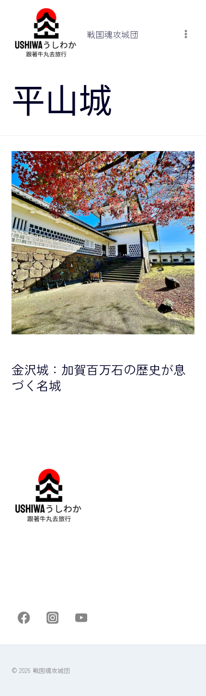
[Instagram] (52, 618)
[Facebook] (23, 618)
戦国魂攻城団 (31, 347)
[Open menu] (186, 34)
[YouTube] (81, 618)
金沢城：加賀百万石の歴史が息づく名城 (98, 377)
